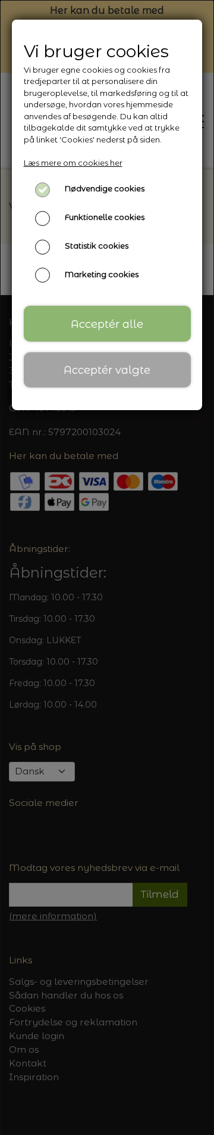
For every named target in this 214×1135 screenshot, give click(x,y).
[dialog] (107, 567)
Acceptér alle (107, 324)
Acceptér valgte (107, 370)
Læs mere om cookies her (73, 163)
